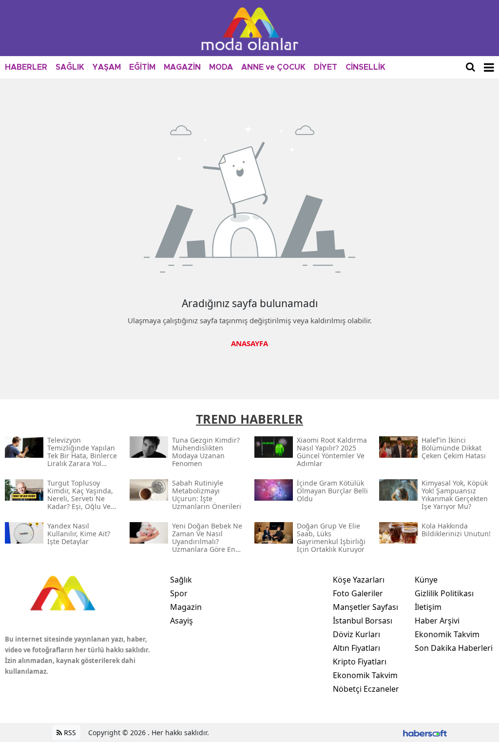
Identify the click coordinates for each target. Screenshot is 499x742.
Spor (179, 593)
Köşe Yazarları (358, 579)
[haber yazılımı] (425, 732)
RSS (69, 732)
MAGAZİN (182, 67)
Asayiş (181, 620)
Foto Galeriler (358, 593)
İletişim (428, 607)
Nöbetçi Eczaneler (366, 688)
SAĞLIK (70, 67)
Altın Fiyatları (356, 648)
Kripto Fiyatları (359, 661)
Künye (426, 579)
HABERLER (26, 67)
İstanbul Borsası (362, 620)
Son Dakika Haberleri (454, 648)
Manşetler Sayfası (365, 607)
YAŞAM (107, 67)
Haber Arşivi (437, 620)
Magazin (186, 607)
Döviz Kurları (356, 634)
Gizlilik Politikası (444, 593)
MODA (221, 67)
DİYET (325, 67)
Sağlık (181, 579)
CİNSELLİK (365, 67)
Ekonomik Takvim (365, 675)
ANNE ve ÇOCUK (273, 67)
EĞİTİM (142, 67)
